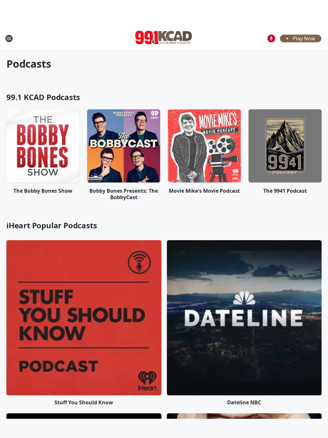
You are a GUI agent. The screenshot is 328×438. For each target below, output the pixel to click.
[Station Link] (164, 38)
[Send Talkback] (271, 38)
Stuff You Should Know (83, 402)
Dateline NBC (244, 402)
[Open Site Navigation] (9, 38)
